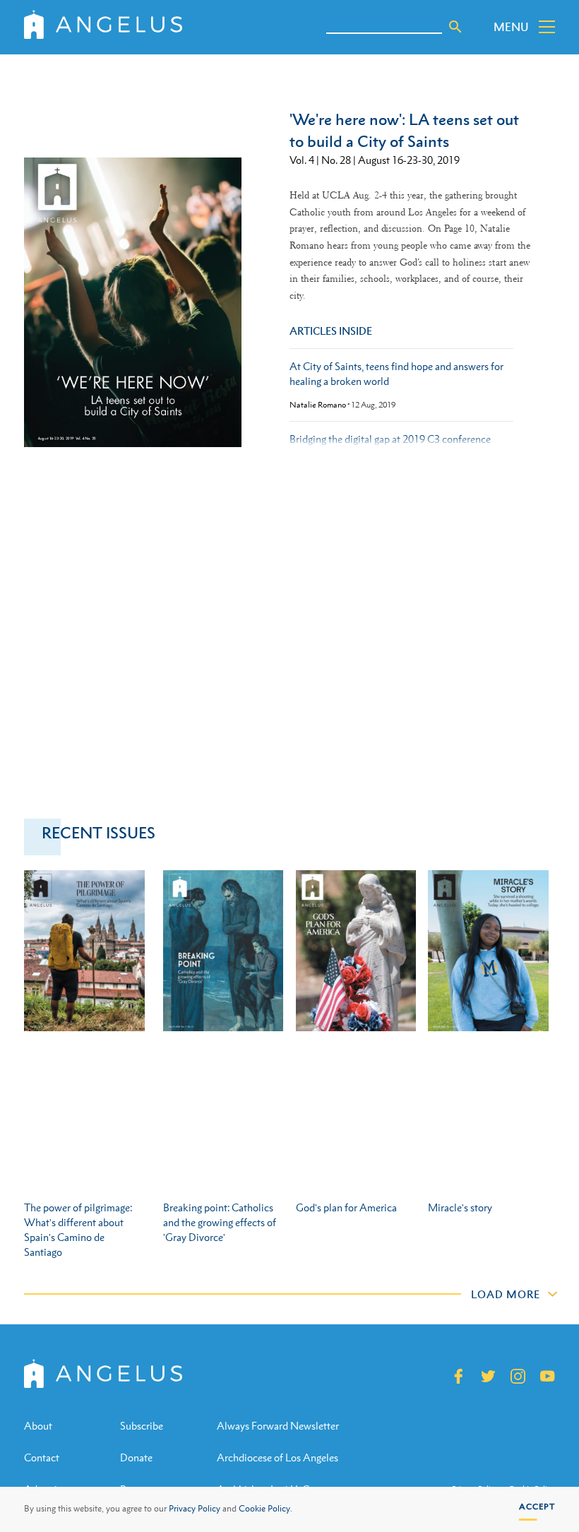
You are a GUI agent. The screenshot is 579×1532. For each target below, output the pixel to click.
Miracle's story (460, 1207)
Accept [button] (537, 1507)
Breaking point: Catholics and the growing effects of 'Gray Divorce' (219, 1222)
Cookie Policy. (265, 1508)
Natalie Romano (318, 405)
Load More (505, 1294)
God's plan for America (346, 1207)
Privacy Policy (194, 1508)
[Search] (455, 26)
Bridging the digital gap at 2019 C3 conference (390, 439)
